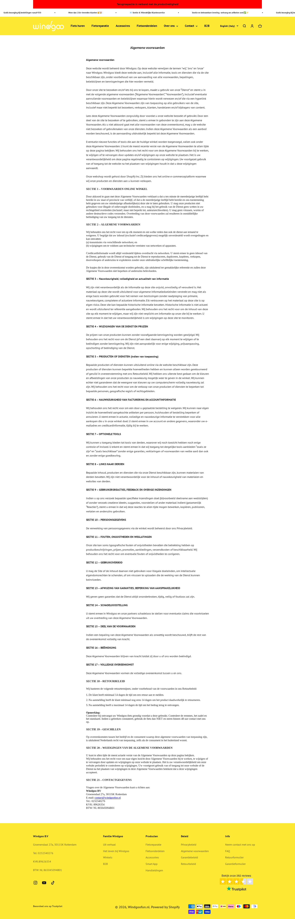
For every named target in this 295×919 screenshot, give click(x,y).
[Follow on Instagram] (35, 882)
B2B (206, 26)
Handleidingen (154, 870)
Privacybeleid (188, 844)
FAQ (227, 851)
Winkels (107, 857)
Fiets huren (78, 26)
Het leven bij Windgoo (116, 851)
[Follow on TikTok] (53, 882)
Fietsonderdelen (147, 26)
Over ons (169, 26)
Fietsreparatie (100, 26)
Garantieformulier (235, 864)
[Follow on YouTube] (44, 882)
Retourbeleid (188, 864)
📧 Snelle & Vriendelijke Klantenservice (139, 12)
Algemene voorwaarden (195, 851)
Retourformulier (234, 857)
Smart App (152, 864)
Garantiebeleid (189, 857)
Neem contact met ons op (240, 844)
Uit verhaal (109, 844)
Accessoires (123, 26)
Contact (189, 26)
